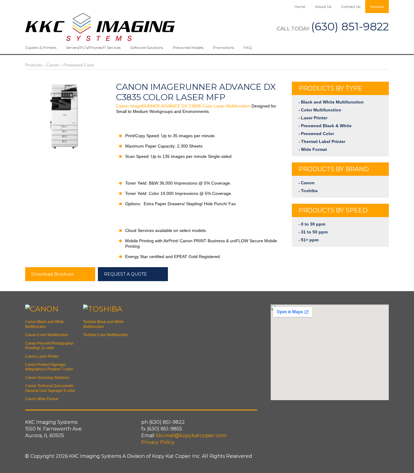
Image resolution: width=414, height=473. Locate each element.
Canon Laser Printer (41, 356)
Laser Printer (314, 117)
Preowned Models (188, 47)
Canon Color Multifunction (46, 335)
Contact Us (350, 6)
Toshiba (309, 190)
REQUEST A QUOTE (125, 274)
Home (300, 6)
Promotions (223, 47)
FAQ (248, 47)
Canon (52, 65)
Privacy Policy (158, 442)
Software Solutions (146, 47)
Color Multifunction (321, 109)
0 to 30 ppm (313, 224)
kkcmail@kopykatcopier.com (191, 435)
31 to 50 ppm (314, 232)
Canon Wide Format (41, 399)
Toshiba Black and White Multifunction (103, 324)
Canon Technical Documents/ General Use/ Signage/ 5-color (50, 388)
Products (33, 65)
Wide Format (314, 149)
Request (377, 6)
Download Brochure (52, 274)
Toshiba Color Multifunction (105, 335)
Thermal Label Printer (323, 141)
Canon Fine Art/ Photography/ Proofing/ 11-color (49, 345)
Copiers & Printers (40, 47)
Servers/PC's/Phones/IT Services (93, 47)
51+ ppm (310, 239)
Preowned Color (78, 65)
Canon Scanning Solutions (47, 378)
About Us (323, 6)
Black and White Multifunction (332, 102)
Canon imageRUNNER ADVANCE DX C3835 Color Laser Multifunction (183, 106)
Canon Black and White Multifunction (44, 324)
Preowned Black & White (326, 125)
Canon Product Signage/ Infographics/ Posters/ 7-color (49, 366)
